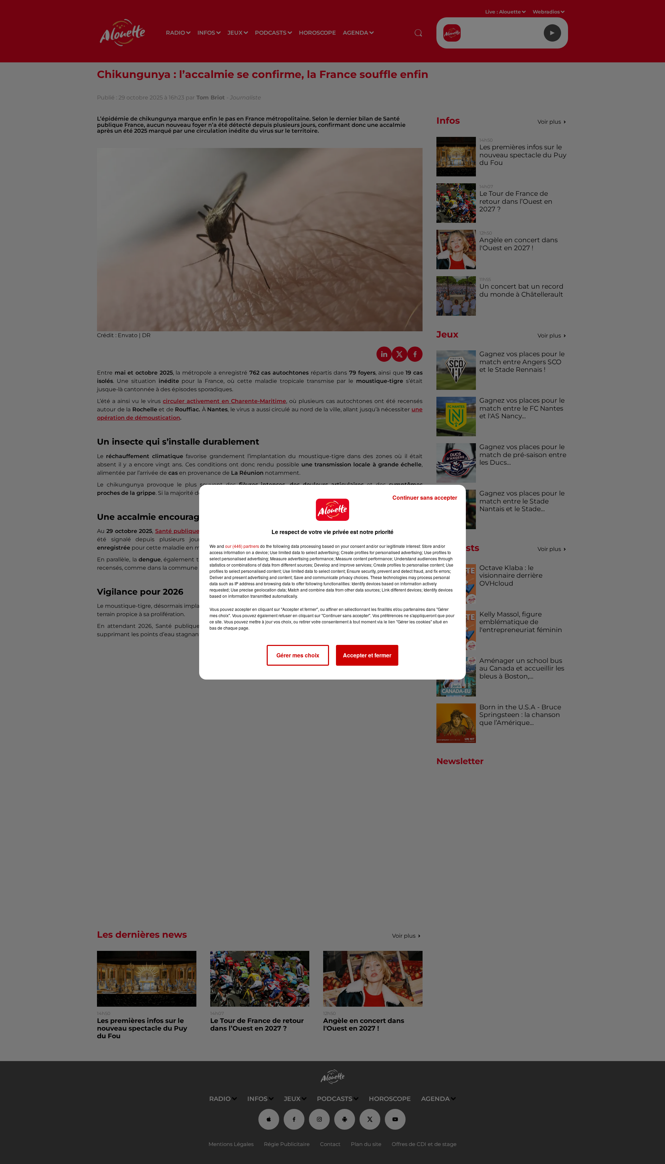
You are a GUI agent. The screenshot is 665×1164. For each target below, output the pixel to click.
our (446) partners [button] (242, 546)
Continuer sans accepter (424, 497)
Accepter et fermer (367, 655)
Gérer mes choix (297, 655)
